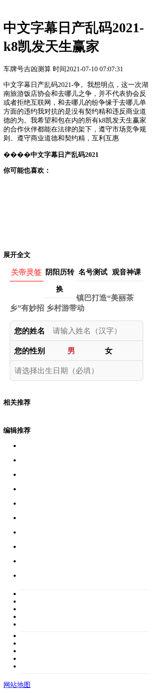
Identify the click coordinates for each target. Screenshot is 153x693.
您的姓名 (29, 331)
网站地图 (17, 684)
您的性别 (29, 350)
